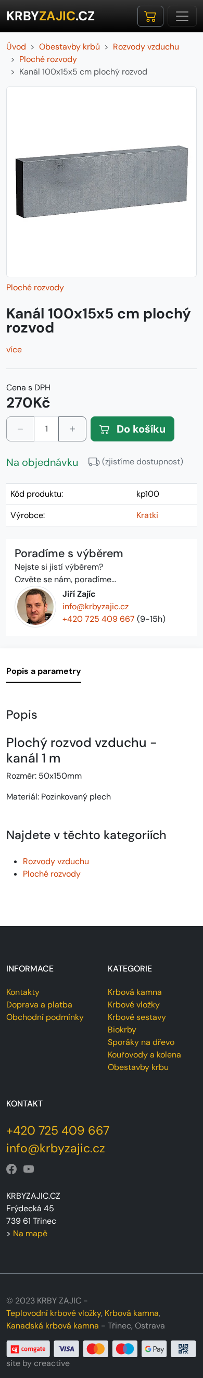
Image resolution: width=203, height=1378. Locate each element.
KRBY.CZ (50, 15)
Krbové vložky (134, 1004)
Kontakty (23, 992)
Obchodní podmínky (45, 1017)
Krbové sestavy (137, 1017)
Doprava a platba (39, 1004)
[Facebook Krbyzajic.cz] (11, 1169)
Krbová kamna (135, 992)
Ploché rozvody (35, 287)
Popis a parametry (43, 671)
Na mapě (30, 1233)
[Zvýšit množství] (72, 428)
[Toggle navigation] (182, 16)
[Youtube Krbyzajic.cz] (28, 1169)
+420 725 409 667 (98, 618)
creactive (52, 1363)
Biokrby (122, 1029)
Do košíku (140, 429)
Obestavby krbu (138, 1067)
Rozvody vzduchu (56, 861)
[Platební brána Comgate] (101, 1348)
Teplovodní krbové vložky (53, 1313)
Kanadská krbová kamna (52, 1325)
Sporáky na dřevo (141, 1042)
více (14, 349)
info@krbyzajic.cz (95, 606)
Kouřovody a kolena (144, 1054)
